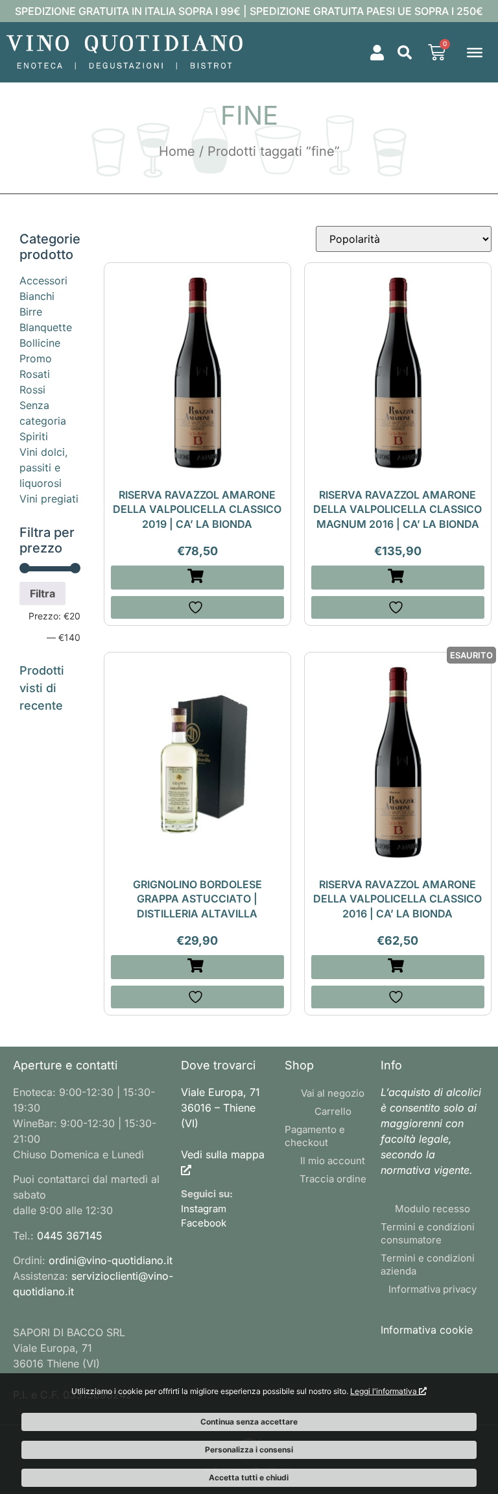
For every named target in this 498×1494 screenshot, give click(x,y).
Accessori (43, 280)
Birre (30, 311)
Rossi (32, 389)
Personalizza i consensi (249, 1449)
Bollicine (39, 342)
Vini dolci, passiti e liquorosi (43, 467)
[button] (405, 53)
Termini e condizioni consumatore (428, 1233)
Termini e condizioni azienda (428, 1264)
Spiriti (33, 436)
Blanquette (45, 327)
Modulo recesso (432, 1208)
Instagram (203, 1208)
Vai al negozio (332, 1093)
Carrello (332, 1111)
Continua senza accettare (249, 1421)
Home (177, 151)
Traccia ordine (333, 1179)
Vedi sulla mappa (223, 1154)
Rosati (34, 373)
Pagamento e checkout (315, 1136)
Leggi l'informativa (384, 1391)
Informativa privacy (432, 1289)
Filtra (42, 593)
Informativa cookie (427, 1329)
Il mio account (332, 1160)
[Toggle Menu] (474, 51)
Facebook (203, 1223)
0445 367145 (69, 1235)
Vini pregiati (48, 498)
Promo (35, 358)
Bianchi (36, 296)
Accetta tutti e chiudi (249, 1477)
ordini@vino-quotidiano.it (110, 1260)
